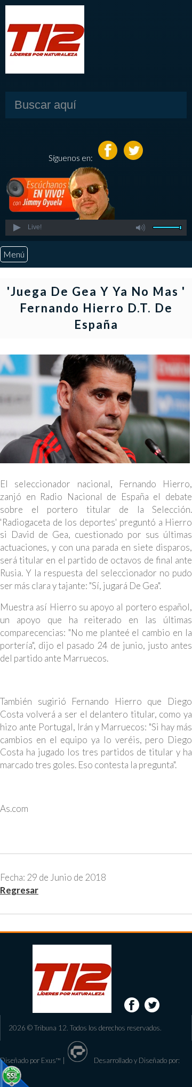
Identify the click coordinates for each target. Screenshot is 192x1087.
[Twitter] (133, 157)
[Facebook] (108, 157)
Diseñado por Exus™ (30, 1060)
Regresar (19, 890)
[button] (16, 227)
